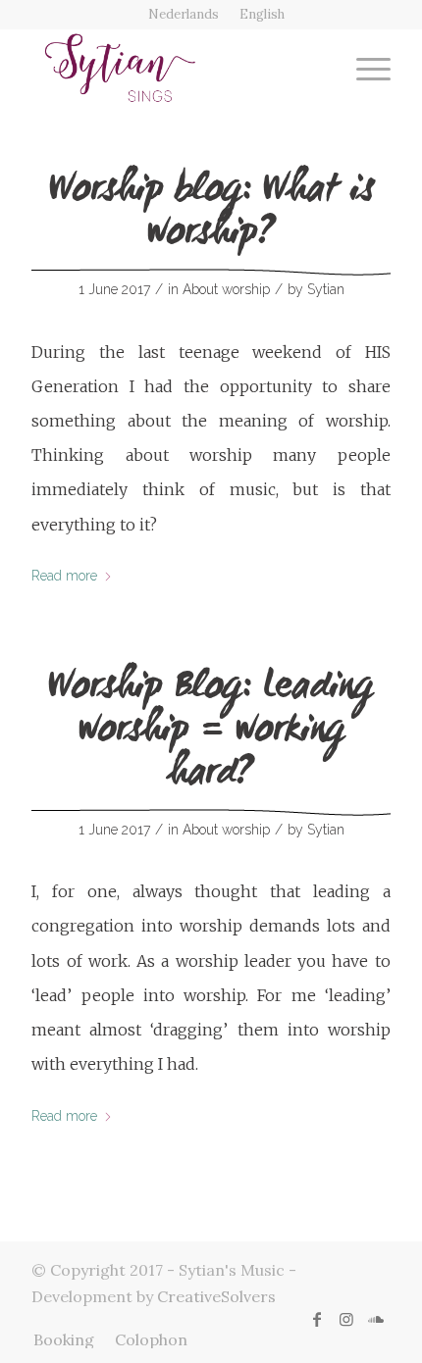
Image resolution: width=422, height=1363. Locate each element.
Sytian (325, 289)
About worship (226, 289)
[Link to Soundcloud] (376, 1319)
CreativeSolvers (216, 1296)
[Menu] (364, 67)
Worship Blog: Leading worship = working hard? (211, 732)
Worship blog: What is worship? (211, 214)
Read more (64, 575)
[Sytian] (174, 67)
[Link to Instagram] (346, 1319)
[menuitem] (184, 15)
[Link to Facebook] (317, 1319)
